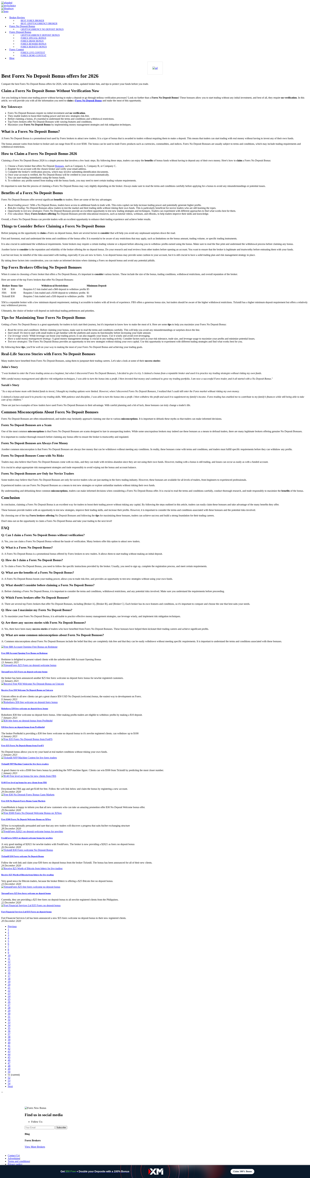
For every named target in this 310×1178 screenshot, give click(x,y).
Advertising (14, 1158)
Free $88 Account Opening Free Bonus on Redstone (24, 653)
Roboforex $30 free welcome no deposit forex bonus (24, 708)
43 (9, 1051)
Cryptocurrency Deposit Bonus (40, 35)
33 (9, 1022)
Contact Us (13, 1155)
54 (9, 1083)
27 (9, 1005)
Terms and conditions (19, 1161)
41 (9, 1045)
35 (9, 1028)
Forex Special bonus (33, 38)
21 (9, 987)
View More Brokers (35, 1146)
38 (9, 1037)
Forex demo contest (33, 55)
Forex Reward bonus (33, 43)
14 (9, 967)
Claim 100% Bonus (242, 1171)
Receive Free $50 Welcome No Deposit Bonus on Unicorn (27, 690)
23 (9, 993)
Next (10, 1086)
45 (9, 1057)
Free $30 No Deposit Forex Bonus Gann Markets (23, 801)
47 (9, 1063)
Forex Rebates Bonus (34, 46)
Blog (11, 58)
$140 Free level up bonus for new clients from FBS (24, 782)
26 (9, 1002)
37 (9, 1034)
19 (9, 981)
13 (9, 964)
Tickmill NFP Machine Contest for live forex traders (25, 764)
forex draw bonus (32, 41)
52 (9, 1077)
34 (9, 1025)
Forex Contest (16, 49)
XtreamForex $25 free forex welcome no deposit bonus (26, 893)
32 (9, 1019)
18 (9, 978)
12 (9, 961)
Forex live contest (33, 52)
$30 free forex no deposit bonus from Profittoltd (23, 727)
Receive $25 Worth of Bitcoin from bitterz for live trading (27, 875)
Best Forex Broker (32, 20)
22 (9, 990)
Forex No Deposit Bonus (22, 26)
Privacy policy (15, 1164)
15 (9, 970)
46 (9, 1060)
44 (9, 1054)
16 (9, 973)
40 (9, 1042)
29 (9, 1010)
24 (9, 996)
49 (9, 1069)
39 (9, 1039)
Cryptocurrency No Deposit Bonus (42, 29)
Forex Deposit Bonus (20, 32)
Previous (12, 926)
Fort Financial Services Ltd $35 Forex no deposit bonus (26, 912)
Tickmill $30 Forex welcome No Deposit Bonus (22, 856)
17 (9, 975)
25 (9, 999)
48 (9, 1066)
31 (9, 1016)
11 (9, 958)
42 (9, 1048)
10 (9, 955)
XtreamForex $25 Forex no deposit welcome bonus (24, 671)
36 (9, 1031)
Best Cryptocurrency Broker (39, 23)
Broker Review (17, 17)
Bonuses (59, 166)
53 (9, 1080)
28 (9, 1007)
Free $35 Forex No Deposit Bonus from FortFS (22, 745)
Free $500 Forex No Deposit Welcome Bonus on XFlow (26, 819)
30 (9, 1013)
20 (9, 984)
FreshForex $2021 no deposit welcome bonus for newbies (27, 838)
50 (9, 1071)
